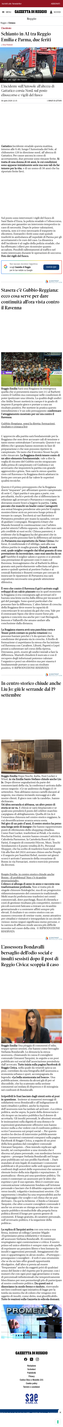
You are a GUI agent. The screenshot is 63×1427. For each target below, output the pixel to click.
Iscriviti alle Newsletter (12, 4)
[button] (31, 1321)
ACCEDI (57, 12)
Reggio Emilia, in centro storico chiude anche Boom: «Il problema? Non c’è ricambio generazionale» (27, 877)
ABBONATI (55, 4)
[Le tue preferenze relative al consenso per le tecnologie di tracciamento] (58, 1422)
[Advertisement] (23, 125)
